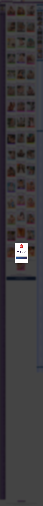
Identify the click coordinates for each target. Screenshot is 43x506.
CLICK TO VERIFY (21, 257)
